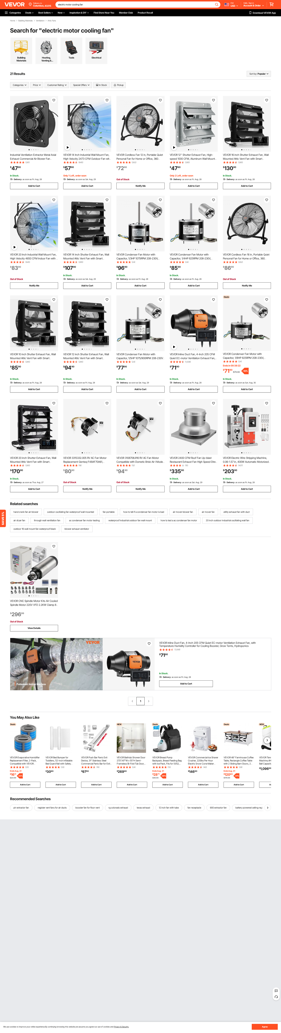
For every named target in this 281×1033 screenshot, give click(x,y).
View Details (34, 628)
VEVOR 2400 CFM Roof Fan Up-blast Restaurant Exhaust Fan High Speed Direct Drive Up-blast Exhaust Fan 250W (194, 461)
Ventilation (40, 21)
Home (12, 21)
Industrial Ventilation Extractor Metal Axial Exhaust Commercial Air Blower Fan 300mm (33, 158)
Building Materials (25, 21)
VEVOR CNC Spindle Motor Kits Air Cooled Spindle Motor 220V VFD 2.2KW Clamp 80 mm (34, 604)
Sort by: (253, 73)
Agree (265, 1027)
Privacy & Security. (121, 1027)
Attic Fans (52, 21)
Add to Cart (34, 185)
